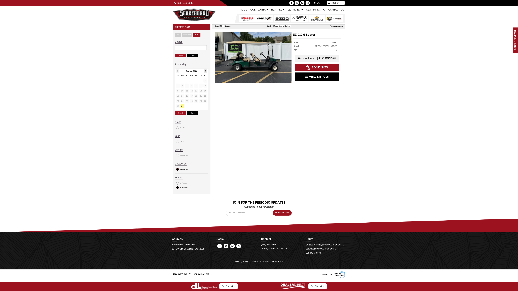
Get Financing (315, 9)
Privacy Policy (241, 261)
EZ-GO (183, 128)
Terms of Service (260, 261)
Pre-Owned (187, 34)
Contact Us (336, 9)
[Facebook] (291, 3)
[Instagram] (308, 3)
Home (243, 9)
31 (182, 106)
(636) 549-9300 (268, 244)
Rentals (277, 9)
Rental (197, 34)
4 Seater (184, 183)
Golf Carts (258, 9)
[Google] (302, 3)
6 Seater (184, 187)
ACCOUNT (336, 3)
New (178, 34)
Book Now (320, 67)
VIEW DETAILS (319, 77)
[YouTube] (297, 3)
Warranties (277, 261)
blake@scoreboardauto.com (274, 248)
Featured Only (337, 27)
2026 (182, 142)
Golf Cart (184, 155)
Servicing (294, 9)
